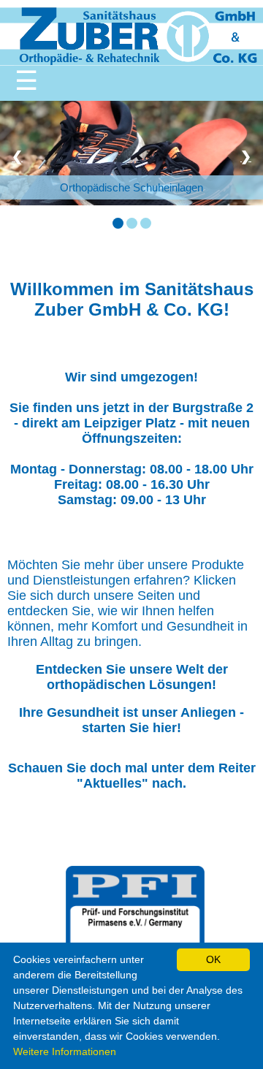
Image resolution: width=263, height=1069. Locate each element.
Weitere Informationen (64, 1051)
